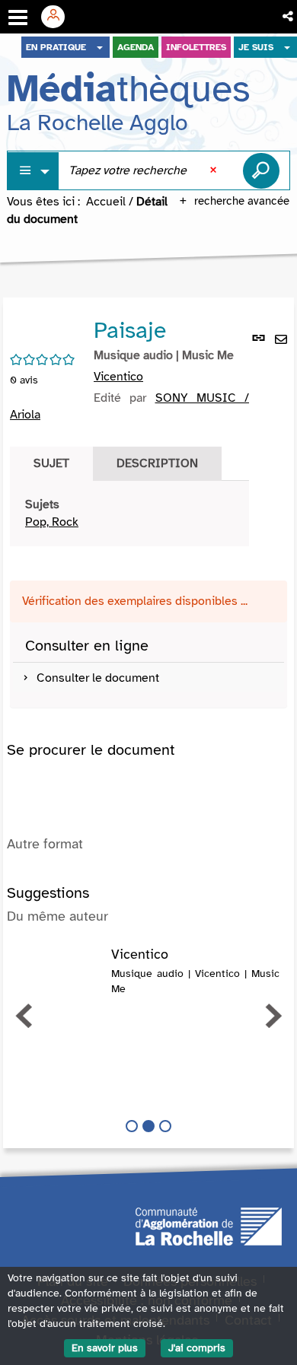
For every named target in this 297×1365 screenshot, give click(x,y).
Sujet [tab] (51, 463)
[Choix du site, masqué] (100, 47)
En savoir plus (105, 1347)
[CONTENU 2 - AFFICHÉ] (148, 1126)
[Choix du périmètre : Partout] (33, 170)
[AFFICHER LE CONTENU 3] (165, 1126)
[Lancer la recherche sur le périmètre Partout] (261, 170)
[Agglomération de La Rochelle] (209, 1225)
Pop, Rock (51, 522)
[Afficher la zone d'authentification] (59, 16)
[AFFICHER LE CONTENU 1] (132, 1126)
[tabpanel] (129, 513)
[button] (289, 16)
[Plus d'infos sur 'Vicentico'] (59, 962)
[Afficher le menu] (18, 17)
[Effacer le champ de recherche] (214, 170)
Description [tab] (157, 463)
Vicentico (118, 376)
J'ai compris (196, 1347)
